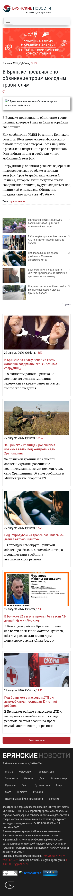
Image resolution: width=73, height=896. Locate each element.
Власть (9, 771)
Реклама (38, 792)
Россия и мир (59, 778)
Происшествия (45, 771)
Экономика (11, 778)
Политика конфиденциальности (24, 798)
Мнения (28, 778)
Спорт (25, 785)
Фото (8, 792)
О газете (22, 792)
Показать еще (37, 740)
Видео (59, 785)
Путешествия (42, 785)
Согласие (54, 798)
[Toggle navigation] (8, 21)
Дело (42, 778)
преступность (17, 201)
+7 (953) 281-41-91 (52, 855)
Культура (10, 785)
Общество (25, 771)
